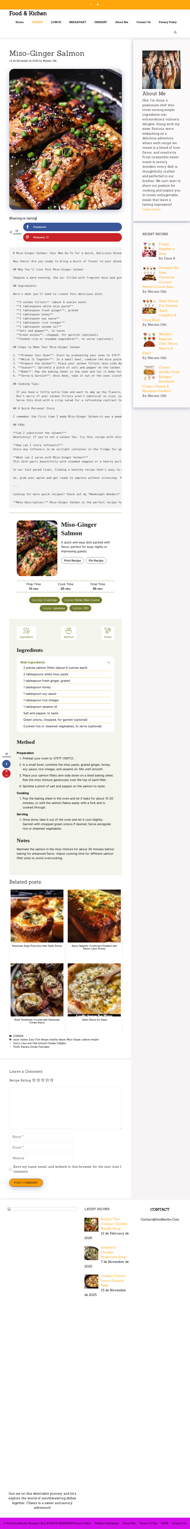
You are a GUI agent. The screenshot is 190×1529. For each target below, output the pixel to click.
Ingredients (26, 636)
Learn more (151, 209)
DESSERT (100, 22)
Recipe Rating (20, 1080)
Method (69, 636)
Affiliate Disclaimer (107, 1523)
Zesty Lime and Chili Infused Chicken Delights (39, 1043)
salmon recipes (90, 1039)
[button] (109, 662)
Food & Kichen (28, 13)
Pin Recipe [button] (96, 560)
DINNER (37, 22)
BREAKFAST (77, 22)
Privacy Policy (168, 22)
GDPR (164, 1523)
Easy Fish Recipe (38, 1039)
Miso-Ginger (74, 1039)
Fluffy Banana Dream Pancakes (31, 1046)
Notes (108, 636)
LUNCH (56, 22)
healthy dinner (57, 1039)
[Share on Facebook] (6, 764)
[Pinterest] (97, 4)
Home (20, 22)
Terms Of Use (148, 1523)
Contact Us (143, 22)
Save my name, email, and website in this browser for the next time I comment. (67, 1169)
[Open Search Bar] (175, 32)
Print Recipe (72, 560)
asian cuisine (20, 1039)
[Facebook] (91, 4)
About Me (121, 22)
